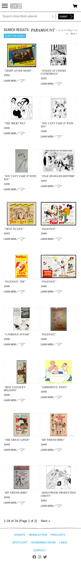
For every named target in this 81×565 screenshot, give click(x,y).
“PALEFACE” (49, 229)
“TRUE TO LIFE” (14, 229)
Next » (74, 33)
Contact (39, 550)
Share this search (15, 36)
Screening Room (43, 542)
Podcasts (57, 534)
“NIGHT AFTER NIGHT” (18, 70)
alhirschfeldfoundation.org (16, 6)
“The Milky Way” (15, 123)
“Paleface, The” (15, 281)
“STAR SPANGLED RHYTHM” (58, 176)
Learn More (14, 81)
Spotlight (20, 542)
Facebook (34, 557)
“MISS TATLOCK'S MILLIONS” (14, 388)
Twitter (45, 557)
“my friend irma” (53, 440)
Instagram (39, 557)
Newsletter (38, 534)
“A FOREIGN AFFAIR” (17, 334)
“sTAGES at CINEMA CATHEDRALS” (53, 72)
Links (63, 542)
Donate (19, 534)
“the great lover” (17, 440)
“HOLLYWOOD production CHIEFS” (58, 494)
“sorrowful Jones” (54, 387)
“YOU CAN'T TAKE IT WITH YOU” (57, 124)
